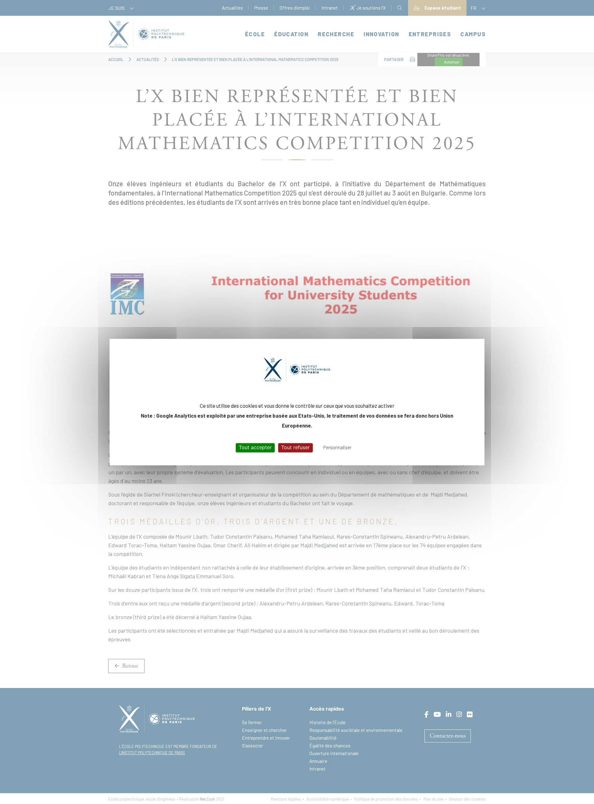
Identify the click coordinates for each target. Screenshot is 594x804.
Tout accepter (255, 448)
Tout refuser (295, 448)
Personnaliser (337, 447)
